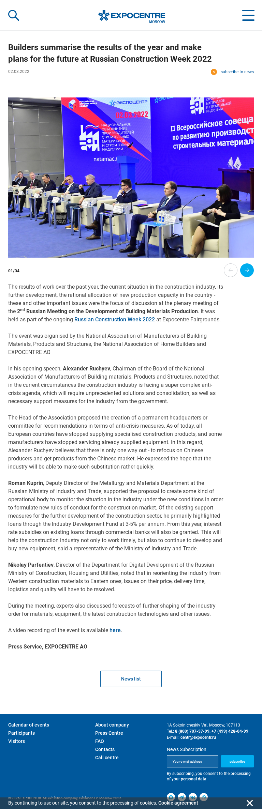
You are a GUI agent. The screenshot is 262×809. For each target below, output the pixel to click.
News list (131, 679)
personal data (193, 779)
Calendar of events (28, 725)
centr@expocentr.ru (198, 737)
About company (112, 725)
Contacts (105, 749)
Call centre (107, 757)
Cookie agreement (178, 803)
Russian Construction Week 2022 (114, 319)
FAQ (99, 741)
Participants (21, 733)
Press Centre (109, 733)
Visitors (16, 741)
